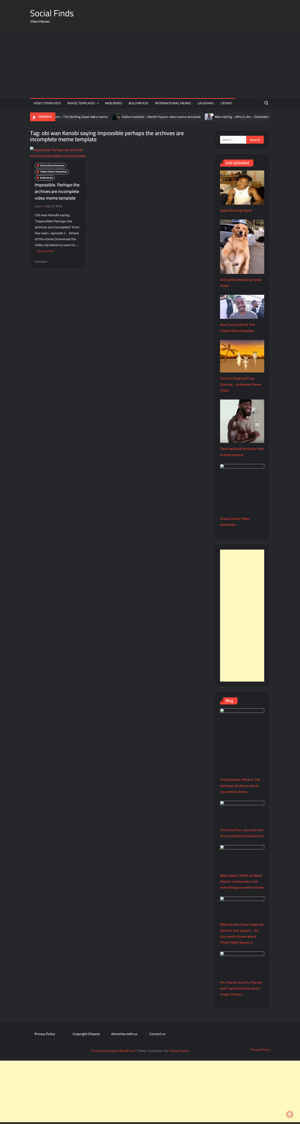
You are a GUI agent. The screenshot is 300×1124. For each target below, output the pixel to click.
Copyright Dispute (86, 1034)
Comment (41, 261)
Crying (226, 103)
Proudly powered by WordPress (113, 1050)
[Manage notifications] (289, 1114)
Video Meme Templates (53, 171)
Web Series (113, 103)
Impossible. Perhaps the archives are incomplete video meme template (57, 191)
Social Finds (52, 13)
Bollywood (138, 103)
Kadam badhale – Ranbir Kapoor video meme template (142, 117)
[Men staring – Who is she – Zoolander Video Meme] (190, 116)
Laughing (206, 103)
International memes (173, 103)
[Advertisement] (150, 65)
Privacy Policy (44, 1034)
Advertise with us (124, 1034)
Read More (45, 251)
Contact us (157, 1034)
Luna (38, 206)
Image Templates (81, 103)
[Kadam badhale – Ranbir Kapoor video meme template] (97, 116)
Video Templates (47, 103)
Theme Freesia (179, 1050)
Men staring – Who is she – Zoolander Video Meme (232, 117)
